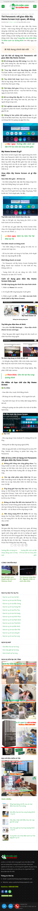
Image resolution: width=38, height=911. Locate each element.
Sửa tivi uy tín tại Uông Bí (11, 633)
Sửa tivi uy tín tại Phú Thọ (11, 610)
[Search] (34, 6)
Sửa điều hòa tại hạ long (11, 647)
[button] (19, 49)
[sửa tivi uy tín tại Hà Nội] (19, 786)
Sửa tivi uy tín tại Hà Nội (11, 597)
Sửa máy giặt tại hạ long (11, 650)
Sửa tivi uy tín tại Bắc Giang (12, 603)
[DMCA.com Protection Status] (7, 896)
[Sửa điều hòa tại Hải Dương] (19, 672)
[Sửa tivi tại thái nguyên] (17, 768)
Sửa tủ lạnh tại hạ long (10, 653)
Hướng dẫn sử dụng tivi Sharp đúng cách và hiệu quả (9, 552)
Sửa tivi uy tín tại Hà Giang (11, 613)
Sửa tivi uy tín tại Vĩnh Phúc (12, 616)
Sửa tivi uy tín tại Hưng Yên (12, 607)
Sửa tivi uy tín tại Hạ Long (11, 636)
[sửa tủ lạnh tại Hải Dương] (19, 737)
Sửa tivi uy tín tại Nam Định (12, 620)
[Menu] (3, 6)
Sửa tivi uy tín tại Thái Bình (11, 623)
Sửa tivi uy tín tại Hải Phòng (12, 600)
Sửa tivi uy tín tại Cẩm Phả (11, 630)
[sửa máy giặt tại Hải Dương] (19, 702)
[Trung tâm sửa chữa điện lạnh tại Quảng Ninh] (19, 6)
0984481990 (13, 886)
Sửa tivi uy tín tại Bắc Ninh (11, 626)
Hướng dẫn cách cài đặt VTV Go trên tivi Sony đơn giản (28, 552)
